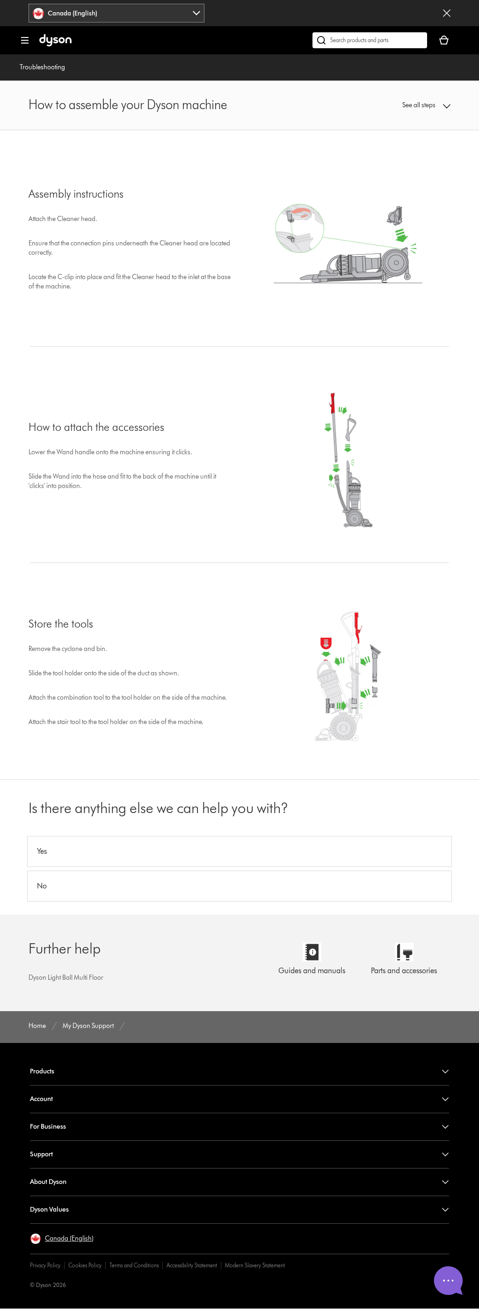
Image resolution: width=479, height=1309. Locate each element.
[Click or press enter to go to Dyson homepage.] (55, 44)
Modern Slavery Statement (255, 1265)
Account (41, 1099)
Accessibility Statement (192, 1265)
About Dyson (48, 1182)
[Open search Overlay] (369, 40)
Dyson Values (49, 1209)
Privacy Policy (45, 1265)
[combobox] (116, 13)
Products (42, 1071)
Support (41, 1154)
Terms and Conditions (134, 1265)
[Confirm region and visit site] (446, 13)
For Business (48, 1127)
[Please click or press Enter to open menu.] (25, 40)
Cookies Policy (85, 1265)
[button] (412, 105)
